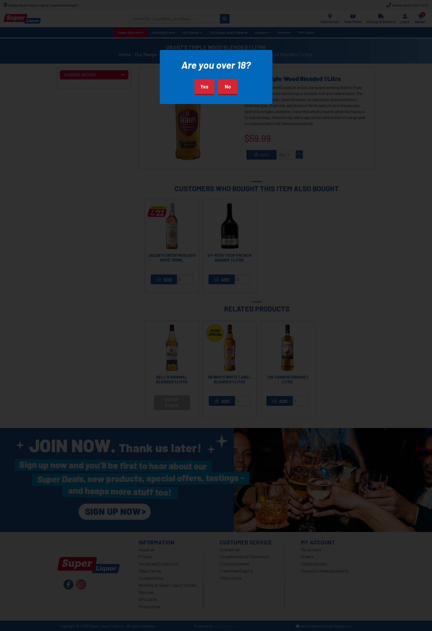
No (228, 87)
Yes (204, 87)
